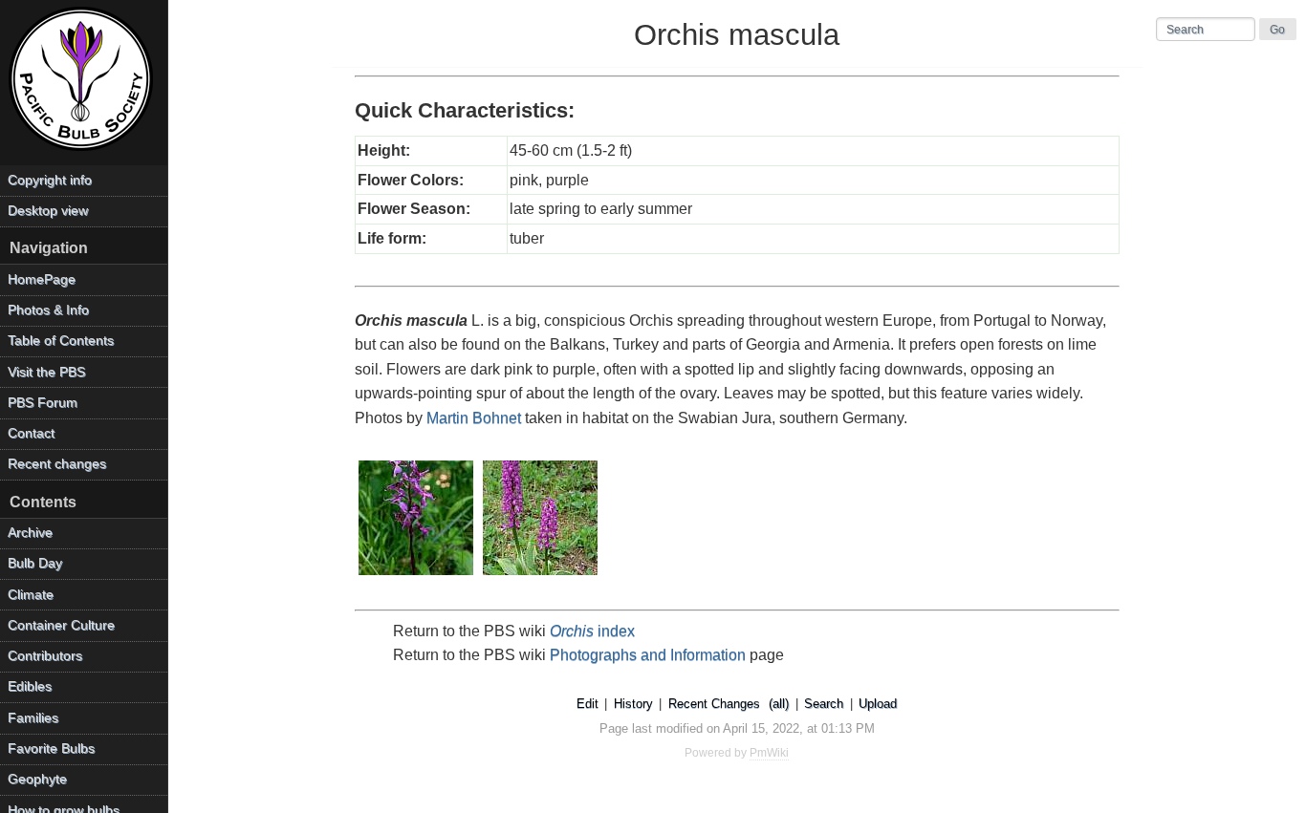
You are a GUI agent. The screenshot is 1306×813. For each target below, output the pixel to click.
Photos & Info (48, 310)
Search (823, 703)
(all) (779, 703)
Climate (31, 595)
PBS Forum (42, 403)
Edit (588, 703)
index (592, 631)
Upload (878, 703)
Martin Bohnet (473, 418)
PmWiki (769, 753)
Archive (30, 532)
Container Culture (61, 625)
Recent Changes (714, 703)
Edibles (30, 686)
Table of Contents (61, 340)
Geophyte (37, 779)
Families (33, 718)
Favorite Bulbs (51, 748)
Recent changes (57, 464)
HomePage (42, 279)
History (633, 703)
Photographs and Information (648, 655)
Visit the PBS (46, 372)
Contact (31, 433)
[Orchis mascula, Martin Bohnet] (417, 576)
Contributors (45, 656)
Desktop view (48, 210)
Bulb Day (35, 563)
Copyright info (50, 180)
